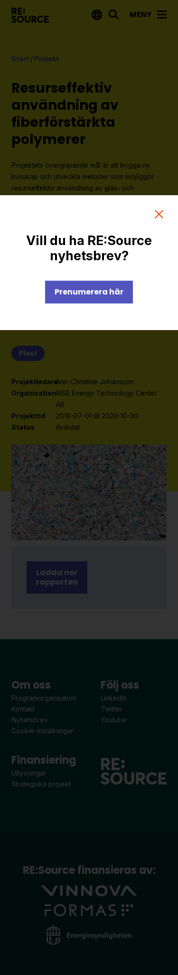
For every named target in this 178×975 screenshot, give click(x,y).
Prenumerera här (89, 291)
